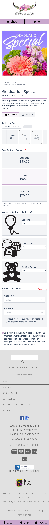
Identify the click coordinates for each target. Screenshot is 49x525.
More (5, 109)
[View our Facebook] (22, 419)
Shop (13, 21)
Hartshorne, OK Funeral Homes (17, 493)
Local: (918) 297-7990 (24, 438)
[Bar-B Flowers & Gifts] (24, 15)
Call (9, 522)
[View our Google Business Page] (27, 419)
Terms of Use (24, 515)
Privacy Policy (13, 510)
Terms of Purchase (31, 510)
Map (25, 522)
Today (27, 126)
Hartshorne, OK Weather (12, 502)
